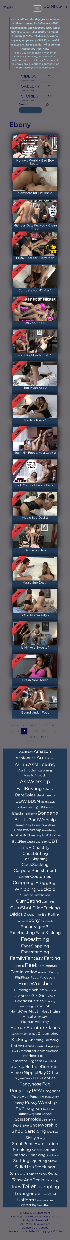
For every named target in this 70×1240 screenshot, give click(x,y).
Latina (29, 1046)
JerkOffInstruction (23, 1034)
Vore (50, 1200)
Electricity (47, 921)
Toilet (29, 1186)
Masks (16, 1051)
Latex (16, 1046)
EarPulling (51, 914)
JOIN (49, 7)
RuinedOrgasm (29, 1114)
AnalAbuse (25, 758)
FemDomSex (48, 965)
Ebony (32, 920)
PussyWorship (41, 1102)
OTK (37, 1078)
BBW (21, 801)
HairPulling (26, 1006)
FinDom (43, 972)
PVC (20, 1109)
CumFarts (48, 902)
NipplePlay (35, 1073)
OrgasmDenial (23, 1078)
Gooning (49, 1001)
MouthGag (17, 1067)
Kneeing (36, 1040)
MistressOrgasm (27, 1061)
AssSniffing (45, 770)
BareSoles (25, 795)
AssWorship (35, 781)
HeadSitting (50, 1011)
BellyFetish (25, 807)
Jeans (54, 1028)
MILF (42, 1056)
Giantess (22, 996)
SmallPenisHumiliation (35, 1144)
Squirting (38, 1161)
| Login (60, 7)
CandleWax (34, 842)
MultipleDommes (42, 1067)
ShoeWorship (43, 1125)
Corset (24, 876)
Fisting (54, 972)
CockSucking (35, 865)
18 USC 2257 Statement (35, 1213)
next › (33, 737)
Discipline (32, 914)
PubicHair (20, 1096)
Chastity (41, 848)
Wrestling (43, 1205)
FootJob (47, 977)
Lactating (51, 1040)
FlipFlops (22, 977)
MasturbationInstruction (39, 1051)
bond (33, 814)
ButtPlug (19, 841)
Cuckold (46, 889)
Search (23, 104)
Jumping (50, 1034)
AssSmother (27, 770)
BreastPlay (23, 825)
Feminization (24, 972)
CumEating (28, 901)
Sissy (30, 1138)
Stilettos (24, 1167)
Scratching (48, 1120)
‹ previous (29, 725)
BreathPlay (49, 830)
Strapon (19, 1173)
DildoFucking (46, 908)
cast (44, 842)
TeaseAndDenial (28, 1180)
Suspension (38, 1174)
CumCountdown (35, 895)
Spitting (21, 1161)
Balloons (48, 789)
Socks (37, 1150)
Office (53, 1073)
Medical (30, 1056)
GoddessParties (29, 1001)
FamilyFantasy (26, 958)
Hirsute (29, 1016)
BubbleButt (19, 835)
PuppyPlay (52, 1097)
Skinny (41, 1138)
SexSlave (21, 1125)
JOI (38, 1034)
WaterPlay (29, 1205)
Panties (48, 1078)
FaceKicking (48, 933)
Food (34, 977)
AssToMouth (35, 775)
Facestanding (35, 952)
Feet (31, 965)
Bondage (48, 813)
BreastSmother (43, 825)
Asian (21, 765)
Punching (37, 1096)
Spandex (19, 1155)
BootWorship (42, 820)
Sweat (53, 1174)
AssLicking (42, 764)
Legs (49, 1046)
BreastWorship (27, 830)
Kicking (19, 1039)
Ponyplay (20, 1090)
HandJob (42, 1006)
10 (42, 731)
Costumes (40, 877)
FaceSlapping (35, 946)
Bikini (49, 807)
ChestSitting (35, 854)
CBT (53, 841)
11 (49, 731)
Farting (52, 958)
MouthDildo (50, 1061)
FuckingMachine (29, 990)
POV (37, 1090)
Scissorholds (28, 1119)
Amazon (42, 751)
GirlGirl (38, 996)
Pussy (18, 1103)
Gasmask (50, 990)
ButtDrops (51, 835)
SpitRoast (52, 1155)
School (47, 1114)
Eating (20, 921)
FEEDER (18, 966)
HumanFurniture (28, 1028)
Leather (40, 1046)
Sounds (50, 1150)
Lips (56, 1046)
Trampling (48, 1186)
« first (15, 725)
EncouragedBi (35, 927)
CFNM (26, 848)
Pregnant (51, 1091)
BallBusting (29, 788)
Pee (46, 1084)
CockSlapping (35, 859)
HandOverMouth (25, 1011)
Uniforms (26, 1200)
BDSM (34, 801)
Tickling (52, 1180)
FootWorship (35, 983)
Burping (36, 835)
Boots (21, 820)
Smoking (22, 1150)
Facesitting (35, 939)
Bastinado (45, 795)
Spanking (37, 1155)
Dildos (16, 914)
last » (44, 737)
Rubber (49, 1109)
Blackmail (21, 813)
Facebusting (22, 933)
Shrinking (52, 1132)
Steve (52, 1161)
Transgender (28, 1193)
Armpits (45, 757)
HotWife (42, 1017)
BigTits (39, 807)
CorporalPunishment (35, 871)
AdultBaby (26, 752)
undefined (49, 1194)
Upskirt (41, 1200)
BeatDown (48, 802)
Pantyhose (30, 1084)
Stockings (45, 1167)
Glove (50, 996)
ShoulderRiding (29, 1131)
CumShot (21, 908)
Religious (33, 1109)
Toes (16, 1186)
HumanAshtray (35, 1022)
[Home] (8, 7)
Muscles (17, 1073)
